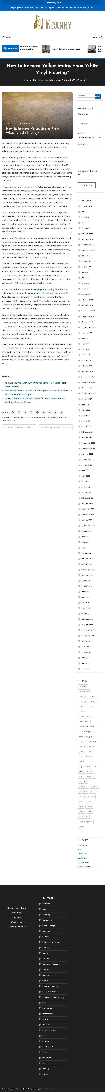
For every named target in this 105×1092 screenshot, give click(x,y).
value (81, 827)
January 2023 (87, 437)
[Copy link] (61, 412)
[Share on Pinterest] (37, 412)
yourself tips (32, 8)
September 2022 (88, 459)
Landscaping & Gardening (53, 997)
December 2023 (88, 377)
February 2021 (87, 558)
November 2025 (88, 250)
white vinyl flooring (58, 417)
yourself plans (48, 8)
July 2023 (85, 404)
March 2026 (86, 228)
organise (83, 781)
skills (81, 806)
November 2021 (87, 514)
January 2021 (86, 564)
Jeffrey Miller (25, 123)
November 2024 (88, 316)
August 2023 (86, 399)
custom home (85, 716)
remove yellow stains (40, 417)
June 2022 (85, 476)
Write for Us (83, 862)
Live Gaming (47, 1008)
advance (83, 686)
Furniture (46, 947)
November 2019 (87, 635)
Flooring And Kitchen (50, 942)
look (81, 776)
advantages (84, 691)
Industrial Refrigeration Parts (63, 49)
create (82, 711)
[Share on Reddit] (43, 412)
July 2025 (85, 272)
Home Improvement (50, 986)
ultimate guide (85, 821)
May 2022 (85, 481)
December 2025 (88, 245)
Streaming (46, 1058)
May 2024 (85, 349)
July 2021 (85, 536)
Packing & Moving (49, 1030)
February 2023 (87, 432)
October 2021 (86, 520)
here (90, 751)
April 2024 (85, 355)
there (89, 806)
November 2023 (88, 382)
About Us (82, 853)
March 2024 (86, 360)
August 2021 (86, 531)
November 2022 (88, 448)
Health (45, 980)
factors (82, 741)
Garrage (46, 969)
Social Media (47, 1047)
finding (93, 741)
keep (81, 771)
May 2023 (85, 415)
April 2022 (85, 487)
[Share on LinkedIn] (25, 412)
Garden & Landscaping (52, 964)
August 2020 (86, 586)
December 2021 (87, 509)
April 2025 (85, 289)
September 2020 (88, 580)
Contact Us (83, 845)
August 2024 (86, 333)
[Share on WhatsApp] (31, 412)
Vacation (46, 1074)
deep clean (84, 721)
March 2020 (86, 613)
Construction (47, 920)
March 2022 (86, 492)
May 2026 (85, 217)
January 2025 (87, 305)
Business (13, 417)
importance (84, 766)
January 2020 (87, 624)
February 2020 (87, 619)
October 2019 (86, 641)
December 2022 (88, 443)
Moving (45, 1019)
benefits (82, 696)
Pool (44, 1036)
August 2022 (86, 465)
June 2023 (85, 410)
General (45, 975)
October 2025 (87, 256)
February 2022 (87, 498)
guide (81, 751)
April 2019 (85, 669)
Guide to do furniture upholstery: (18, 427)
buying (94, 701)
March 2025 (86, 294)
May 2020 (85, 602)
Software (46, 1052)
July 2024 (85, 338)
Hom (80, 849)
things (82, 811)
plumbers (83, 786)
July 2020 (85, 591)
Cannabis (46, 909)
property (83, 791)
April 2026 (85, 223)
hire (80, 756)
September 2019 (88, 646)
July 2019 (85, 658)
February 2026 (87, 234)
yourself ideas (86, 8)
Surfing (45, 1063)
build (92, 696)
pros (92, 791)
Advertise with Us (86, 866)
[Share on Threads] (55, 412)
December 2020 (88, 569)
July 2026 (85, 212)
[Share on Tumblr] (49, 412)
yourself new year (67, 8)
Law (44, 1002)
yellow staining (8, 420)
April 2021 (85, 547)
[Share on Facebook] (12, 412)
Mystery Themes (46, 1089)
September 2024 (88, 327)
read (81, 796)
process (94, 786)
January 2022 (87, 503)
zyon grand (17, 8)
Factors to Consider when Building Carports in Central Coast (56, 427)
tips (90, 811)
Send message (87, 185)
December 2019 (87, 630)
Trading (45, 1069)
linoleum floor (24, 417)
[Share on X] (18, 412)
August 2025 (86, 267)
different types (85, 731)
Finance (45, 936)
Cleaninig (46, 914)
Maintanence (47, 1013)
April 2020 (85, 608)
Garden (90, 746)
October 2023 (87, 388)
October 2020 (87, 575)
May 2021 (85, 542)
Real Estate (47, 1041)
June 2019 (85, 663)
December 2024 (88, 311)
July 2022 (85, 470)
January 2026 (87, 239)
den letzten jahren (87, 726)
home (89, 756)
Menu (8, 37)
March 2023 (86, 426)
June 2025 (85, 278)
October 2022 (87, 454)
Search (96, 37)
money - (90, 776)
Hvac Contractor (49, 991)
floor (81, 746)
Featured (46, 931)
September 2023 (88, 393)
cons (91, 706)
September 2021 (88, 525)
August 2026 (86, 206)
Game (45, 953)
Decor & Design (48, 925)
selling (89, 801)
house (82, 761)
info (95, 766)
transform (83, 816)
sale (81, 801)
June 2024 (85, 344)
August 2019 (86, 652)
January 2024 (87, 371)
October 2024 (87, 322)
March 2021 (86, 553)
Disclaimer (82, 858)
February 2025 (87, 300)
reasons (90, 796)
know (89, 771)
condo (82, 706)
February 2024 (87, 366)
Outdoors (46, 1024)
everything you (85, 736)
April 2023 (85, 421)
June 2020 (85, 597)
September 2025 (88, 261)
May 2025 (85, 283)
